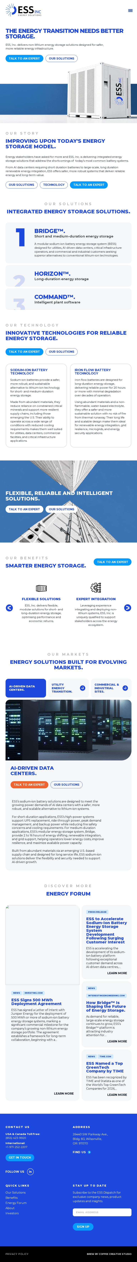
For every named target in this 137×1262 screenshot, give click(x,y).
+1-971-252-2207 (16, 1147)
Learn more (64, 1093)
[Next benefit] (127, 608)
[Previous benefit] (9, 608)
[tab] (26, 688)
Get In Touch (20, 1157)
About (10, 1208)
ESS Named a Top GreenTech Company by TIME (105, 1067)
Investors (12, 1213)
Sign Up (83, 1226)
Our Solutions (61, 58)
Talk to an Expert (24, 58)
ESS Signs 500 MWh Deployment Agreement (36, 1002)
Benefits (11, 1197)
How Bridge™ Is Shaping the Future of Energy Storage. (106, 1006)
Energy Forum (16, 1203)
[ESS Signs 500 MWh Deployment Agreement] (43, 945)
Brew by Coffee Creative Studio (109, 1254)
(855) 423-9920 (16, 1138)
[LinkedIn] (30, 1171)
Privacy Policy (17, 1254)
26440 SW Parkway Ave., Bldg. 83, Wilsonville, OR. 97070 (90, 1139)
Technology (54, 185)
